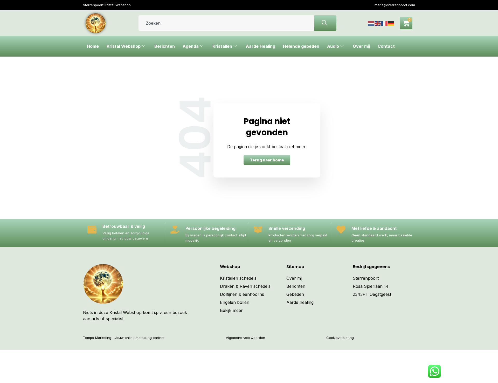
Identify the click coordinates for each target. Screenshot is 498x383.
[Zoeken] (325, 23)
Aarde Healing (260, 46)
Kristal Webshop (124, 46)
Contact (386, 46)
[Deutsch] (391, 23)
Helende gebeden (301, 46)
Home (93, 46)
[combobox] (226, 23)
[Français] (384, 23)
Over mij (361, 46)
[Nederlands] (371, 23)
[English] (378, 23)
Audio (333, 46)
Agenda (191, 46)
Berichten (164, 46)
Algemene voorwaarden (245, 338)
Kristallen (222, 46)
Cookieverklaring (340, 338)
